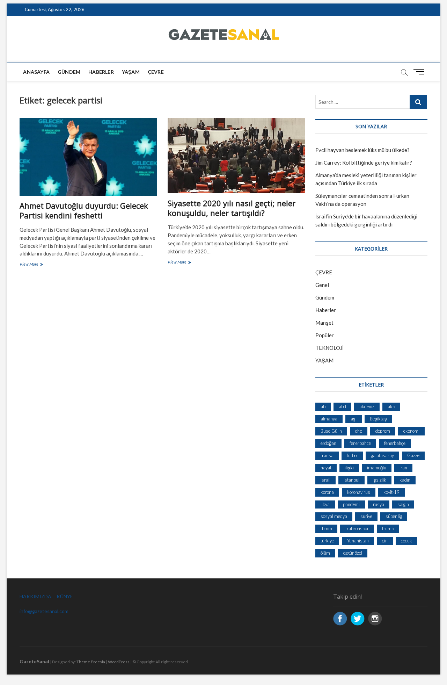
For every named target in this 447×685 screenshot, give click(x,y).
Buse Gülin (331, 431)
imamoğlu (376, 467)
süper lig (394, 516)
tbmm (326, 528)
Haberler (101, 72)
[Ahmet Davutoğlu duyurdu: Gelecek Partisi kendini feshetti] (88, 156)
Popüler (324, 335)
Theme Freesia (90, 661)
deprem (382, 431)
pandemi (351, 504)
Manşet (324, 322)
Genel (322, 285)
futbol (352, 455)
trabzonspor (357, 528)
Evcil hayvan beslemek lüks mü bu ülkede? (362, 150)
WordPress (119, 661)
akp (391, 406)
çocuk (406, 540)
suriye (366, 516)
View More (38, 264)
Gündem (69, 72)
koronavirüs (358, 492)
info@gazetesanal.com (44, 611)
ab (323, 406)
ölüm (325, 553)
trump (388, 528)
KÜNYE (65, 596)
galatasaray (382, 455)
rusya (378, 504)
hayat (326, 467)
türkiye (327, 540)
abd (342, 406)
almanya (329, 418)
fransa (327, 455)
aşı (354, 418)
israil (325, 480)
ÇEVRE (156, 72)
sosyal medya (334, 516)
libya (325, 504)
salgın (403, 504)
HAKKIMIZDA (35, 596)
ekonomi (411, 431)
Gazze (413, 455)
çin (385, 540)
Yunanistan (358, 540)
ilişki (349, 467)
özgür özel (352, 553)
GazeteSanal (34, 661)
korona (327, 492)
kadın (405, 480)
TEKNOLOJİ (329, 348)
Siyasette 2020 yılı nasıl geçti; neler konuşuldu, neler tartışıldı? (231, 208)
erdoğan (328, 443)
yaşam (131, 72)
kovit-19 (391, 492)
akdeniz (366, 406)
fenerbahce (360, 443)
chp (358, 431)
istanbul (351, 480)
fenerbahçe (394, 443)
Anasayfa (36, 72)
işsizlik (379, 480)
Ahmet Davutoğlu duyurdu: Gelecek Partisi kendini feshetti (84, 210)
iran (403, 467)
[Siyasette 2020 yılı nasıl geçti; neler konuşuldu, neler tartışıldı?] (236, 155)
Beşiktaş (378, 418)
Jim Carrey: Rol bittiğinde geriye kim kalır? (363, 162)
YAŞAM (324, 360)
